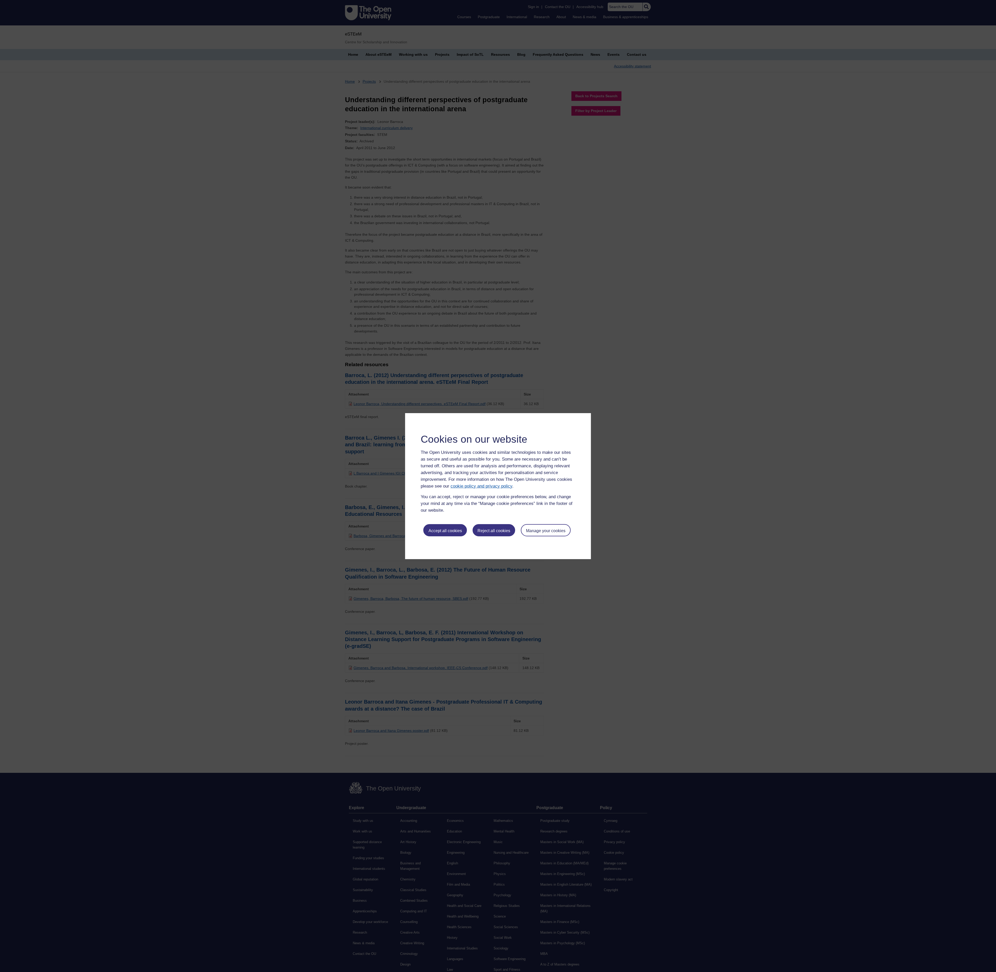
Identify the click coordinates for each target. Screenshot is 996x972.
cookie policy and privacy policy (481, 486)
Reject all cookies (494, 531)
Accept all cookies (445, 531)
